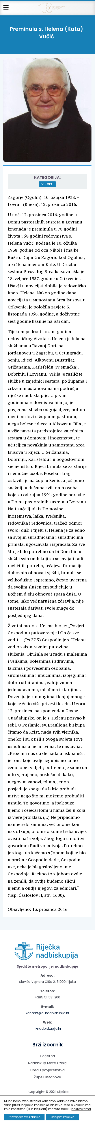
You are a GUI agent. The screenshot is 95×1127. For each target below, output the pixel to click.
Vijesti (47, 184)
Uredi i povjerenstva (47, 1070)
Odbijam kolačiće (62, 1117)
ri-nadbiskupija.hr (47, 1028)
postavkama (81, 1109)
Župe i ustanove (47, 1077)
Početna (47, 1056)
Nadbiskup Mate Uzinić (47, 1063)
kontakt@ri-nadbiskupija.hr (47, 1013)
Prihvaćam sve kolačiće (24, 1117)
